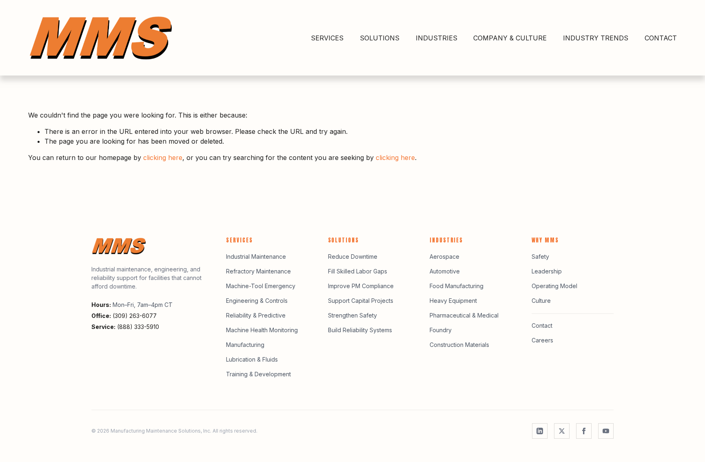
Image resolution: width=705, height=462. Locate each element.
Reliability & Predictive (256, 315)
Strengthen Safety (352, 315)
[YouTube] (606, 431)
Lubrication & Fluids (252, 359)
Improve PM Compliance (361, 285)
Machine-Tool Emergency (260, 285)
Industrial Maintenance (256, 256)
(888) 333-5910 (138, 326)
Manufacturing (245, 344)
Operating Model (554, 285)
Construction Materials (459, 344)
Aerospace (444, 256)
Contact (542, 325)
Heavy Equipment (453, 300)
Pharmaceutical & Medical (464, 315)
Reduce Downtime (352, 256)
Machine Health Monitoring (262, 330)
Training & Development (258, 374)
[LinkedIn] (540, 431)
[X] (562, 431)
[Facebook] (584, 431)
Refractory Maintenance (258, 271)
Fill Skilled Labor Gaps (357, 271)
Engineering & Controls (257, 300)
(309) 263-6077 (135, 315)
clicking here (162, 157)
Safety (540, 256)
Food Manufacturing (456, 285)
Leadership (547, 271)
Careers (542, 340)
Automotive (445, 271)
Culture (541, 300)
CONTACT (661, 38)
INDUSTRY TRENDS (595, 38)
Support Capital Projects (360, 300)
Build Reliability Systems (360, 330)
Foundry (441, 330)
